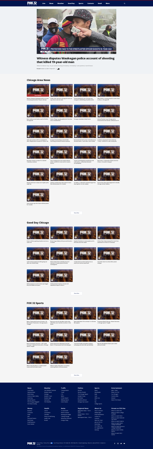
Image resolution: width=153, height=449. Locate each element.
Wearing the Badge (66, 414)
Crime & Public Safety (33, 396)
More (107, 3)
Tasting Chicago (65, 416)
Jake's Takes (114, 390)
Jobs (28, 416)
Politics (80, 388)
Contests (97, 418)
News (29, 388)
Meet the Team (99, 420)
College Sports (98, 404)
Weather (47, 388)
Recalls (46, 420)
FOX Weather (47, 402)
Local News (30, 390)
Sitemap (97, 430)
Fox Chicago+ (114, 394)
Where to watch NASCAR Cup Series (117, 418)
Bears (96, 390)
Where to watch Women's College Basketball (118, 427)
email (124, 443)
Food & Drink (114, 396)
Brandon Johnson (82, 400)
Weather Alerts (48, 392)
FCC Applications (99, 428)
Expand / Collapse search (125, 3)
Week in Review (65, 412)
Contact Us (97, 416)
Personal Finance (31, 418)
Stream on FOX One (118, 408)
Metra (62, 396)
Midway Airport (65, 400)
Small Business (31, 422)
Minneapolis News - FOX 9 (84, 417)
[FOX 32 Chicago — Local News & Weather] (32, 3)
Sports (97, 388)
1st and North (64, 410)
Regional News (83, 408)
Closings (46, 394)
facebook (114, 443)
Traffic (63, 388)
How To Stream (99, 410)
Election (80, 390)
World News (30, 394)
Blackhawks (98, 392)
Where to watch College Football (117, 413)
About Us (98, 408)
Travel (62, 392)
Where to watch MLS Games (116, 433)
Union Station (64, 402)
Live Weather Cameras (50, 390)
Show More (76, 213)
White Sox (97, 398)
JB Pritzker (80, 398)
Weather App (47, 398)
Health (46, 408)
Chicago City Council (83, 402)
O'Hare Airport (64, 398)
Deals (28, 414)
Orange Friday (64, 420)
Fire (96, 400)
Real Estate (30, 420)
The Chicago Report (83, 394)
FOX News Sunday (32, 404)
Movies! (113, 398)
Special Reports (31, 400)
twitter (121, 443)
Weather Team (48, 396)
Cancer (46, 410)
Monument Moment (66, 418)
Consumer (30, 412)
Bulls (96, 394)
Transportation (65, 390)
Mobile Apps (98, 412)
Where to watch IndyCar (117, 421)
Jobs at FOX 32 (98, 422)
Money (29, 408)
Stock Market (30, 424)
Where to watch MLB (116, 416)
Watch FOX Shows (116, 400)
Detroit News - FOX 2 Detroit (83, 414)
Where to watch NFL (116, 410)
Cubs (96, 396)
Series (63, 408)
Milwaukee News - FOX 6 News (84, 411)
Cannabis (46, 414)
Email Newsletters (99, 414)
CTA (62, 394)
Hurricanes (47, 400)
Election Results (82, 392)
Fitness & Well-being (49, 416)
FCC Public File (98, 426)
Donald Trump (81, 396)
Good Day (30, 398)
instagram (118, 443)
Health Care (47, 418)
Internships (97, 424)
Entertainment (116, 388)
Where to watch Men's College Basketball (117, 423)
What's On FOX (115, 392)
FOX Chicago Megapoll (33, 402)
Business (29, 410)
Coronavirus (47, 412)
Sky (95, 402)
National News (31, 392)
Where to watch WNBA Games (117, 430)
